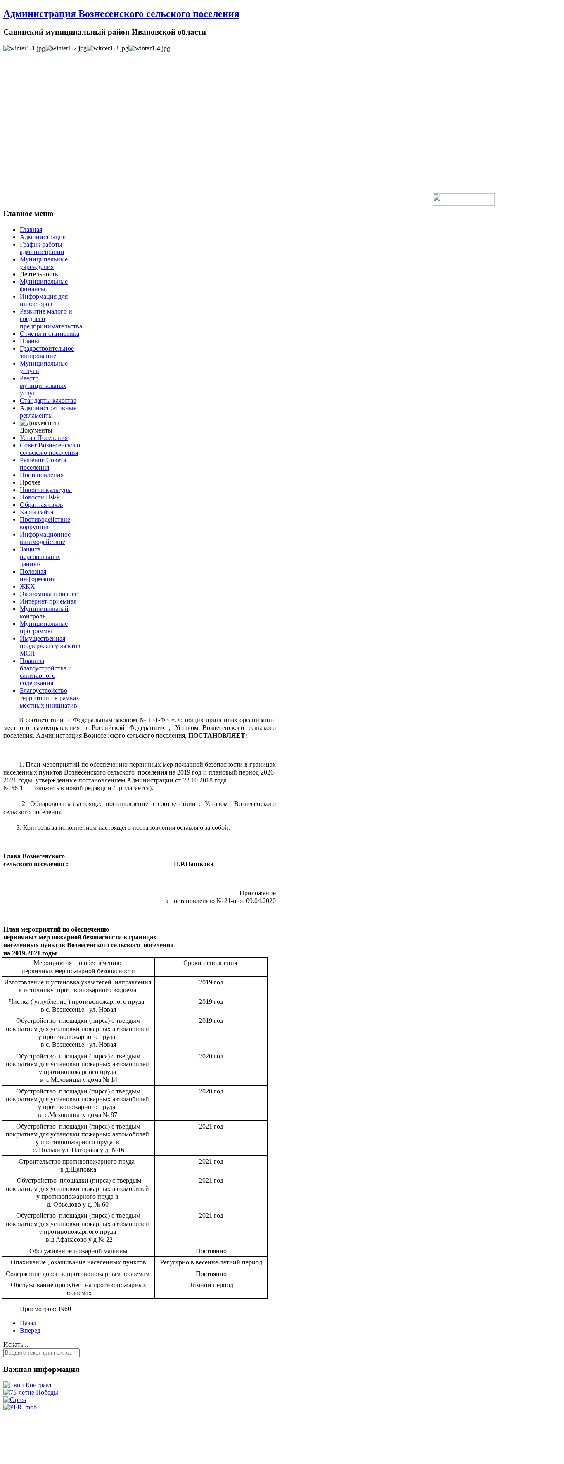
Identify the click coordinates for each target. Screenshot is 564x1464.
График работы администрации (42, 248)
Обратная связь (41, 504)
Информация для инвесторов (44, 300)
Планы (29, 341)
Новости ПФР (40, 497)
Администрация (43, 236)
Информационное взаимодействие (45, 538)
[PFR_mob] (20, 1407)
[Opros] (14, 1399)
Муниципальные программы (44, 627)
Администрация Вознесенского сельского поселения (121, 13)
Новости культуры (46, 489)
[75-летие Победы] (30, 1392)
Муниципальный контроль (44, 612)
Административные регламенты (48, 411)
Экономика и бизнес (49, 593)
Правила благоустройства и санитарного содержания (46, 672)
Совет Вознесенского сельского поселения (50, 449)
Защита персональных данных (40, 557)
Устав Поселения (44, 437)
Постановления (42, 474)
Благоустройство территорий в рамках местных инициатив (49, 698)
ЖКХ (27, 586)
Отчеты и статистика (49, 333)
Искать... (15, 1344)
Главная (31, 229)
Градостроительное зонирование (47, 352)
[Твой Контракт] (27, 1384)
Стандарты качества (48, 400)
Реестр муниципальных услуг (43, 386)
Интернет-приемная (48, 601)
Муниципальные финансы (44, 285)
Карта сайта (36, 512)
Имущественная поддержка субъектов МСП (50, 646)
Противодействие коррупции (45, 523)
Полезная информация (37, 575)
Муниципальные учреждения (44, 263)
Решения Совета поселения (43, 463)
